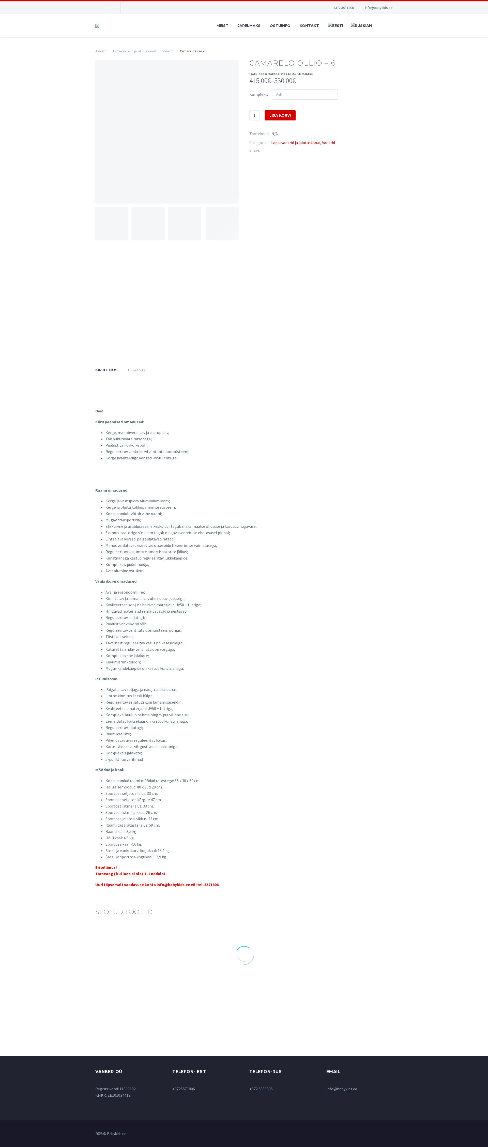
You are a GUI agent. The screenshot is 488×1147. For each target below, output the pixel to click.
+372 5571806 (343, 7)
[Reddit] (302, 150)
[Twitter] (271, 150)
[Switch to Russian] (360, 26)
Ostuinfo (280, 25)
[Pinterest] (279, 150)
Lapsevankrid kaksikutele (205, 985)
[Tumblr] (287, 150)
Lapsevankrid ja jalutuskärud (134, 51)
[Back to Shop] (385, 62)
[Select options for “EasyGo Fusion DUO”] (359, 990)
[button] (128, 980)
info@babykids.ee (379, 7)
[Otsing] (380, 26)
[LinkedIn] (294, 150)
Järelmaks (249, 25)
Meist (222, 25)
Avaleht (101, 51)
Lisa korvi (280, 115)
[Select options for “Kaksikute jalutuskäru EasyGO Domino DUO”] (205, 1007)
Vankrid (168, 51)
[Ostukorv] (391, 26)
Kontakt (309, 25)
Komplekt (258, 94)
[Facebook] (264, 150)
